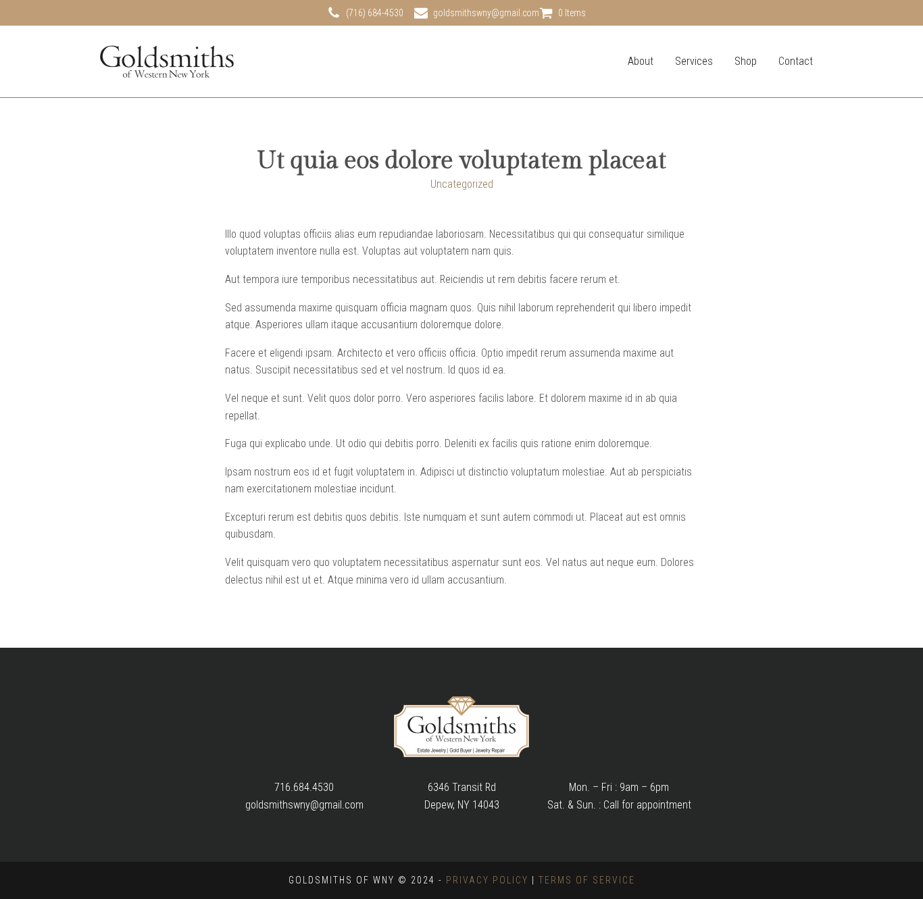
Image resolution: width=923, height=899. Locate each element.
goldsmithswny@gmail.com (486, 12)
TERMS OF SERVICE (587, 880)
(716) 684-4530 (374, 12)
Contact (795, 61)
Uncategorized (461, 184)
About (640, 61)
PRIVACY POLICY (487, 880)
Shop (745, 61)
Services (694, 61)
